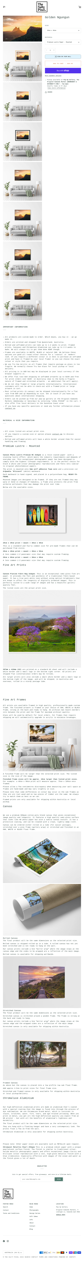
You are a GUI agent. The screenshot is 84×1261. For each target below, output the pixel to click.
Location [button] (60, 1204)
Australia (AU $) (12, 1252)
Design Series (35, 1213)
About (32, 1223)
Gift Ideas (34, 1216)
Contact (6, 1210)
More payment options (53, 75)
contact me (57, 434)
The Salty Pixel (12, 1257)
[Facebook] (4, 1241)
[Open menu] (6, 7)
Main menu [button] (34, 1204)
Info (31, 1220)
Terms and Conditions (11, 1213)
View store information (57, 88)
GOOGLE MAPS (60, 1215)
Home (31, 1207)
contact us (10, 408)
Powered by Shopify (67, 1257)
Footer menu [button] (8, 1204)
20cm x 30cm (51, 30)
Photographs (34, 1210)
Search (5, 1207)
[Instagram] (8, 1241)
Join (59, 1179)
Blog (31, 1229)
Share (50, 92)
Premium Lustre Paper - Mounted (59, 42)
